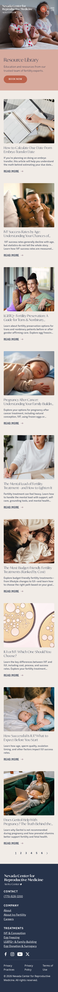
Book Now (15, 79)
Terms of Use (48, 967)
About (7, 910)
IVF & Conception (15, 933)
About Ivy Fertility (15, 915)
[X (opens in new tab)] (27, 954)
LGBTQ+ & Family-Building (20, 942)
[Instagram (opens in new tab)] (12, 954)
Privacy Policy (29, 967)
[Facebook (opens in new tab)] (5, 954)
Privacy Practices (9, 967)
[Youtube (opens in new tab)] (20, 954)
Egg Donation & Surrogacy (20, 946)
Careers (9, 919)
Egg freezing (12, 937)
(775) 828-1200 (13, 896)
